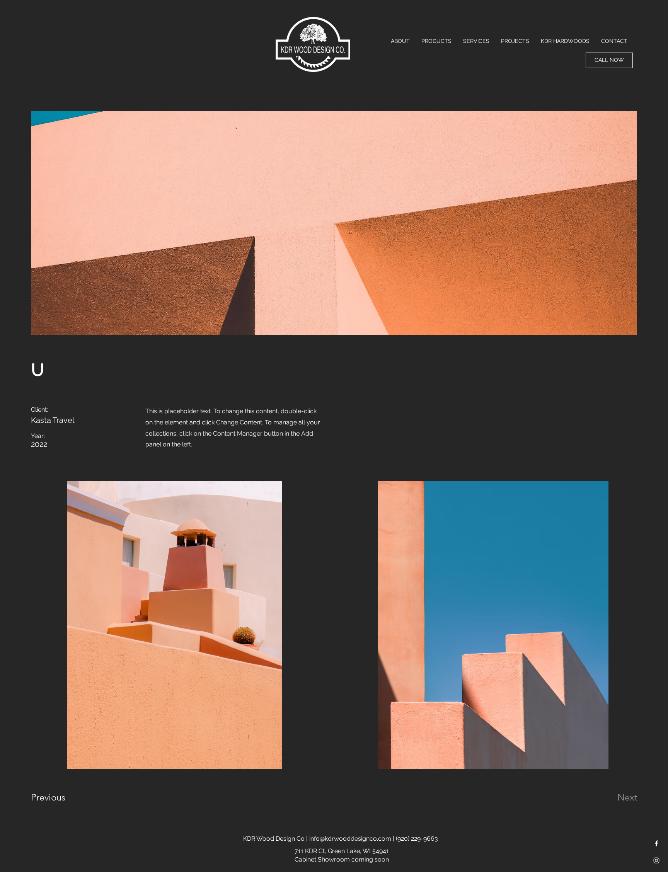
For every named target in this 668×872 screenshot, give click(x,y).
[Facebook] (656, 843)
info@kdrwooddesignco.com (350, 838)
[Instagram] (656, 860)
